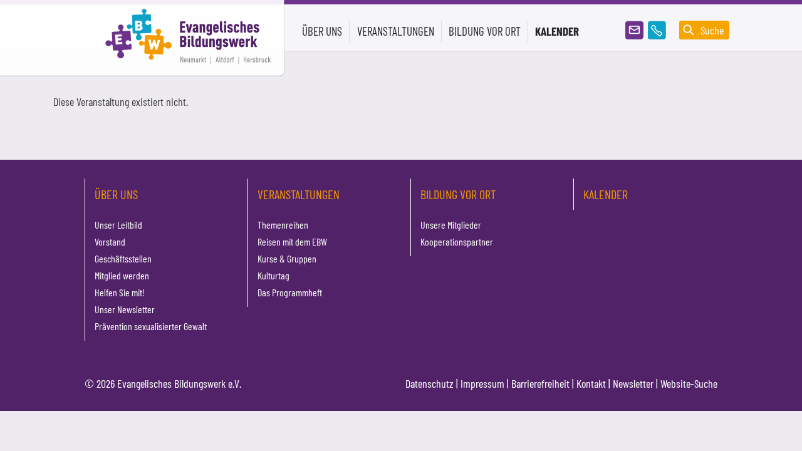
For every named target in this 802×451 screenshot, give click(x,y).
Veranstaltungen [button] (395, 31)
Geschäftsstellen (123, 258)
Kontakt (591, 383)
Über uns (116, 194)
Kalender (557, 31)
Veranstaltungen (299, 194)
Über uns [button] (322, 31)
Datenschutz (429, 383)
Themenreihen (283, 225)
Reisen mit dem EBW (292, 241)
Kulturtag (273, 275)
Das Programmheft (290, 292)
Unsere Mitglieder (450, 225)
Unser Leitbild (118, 225)
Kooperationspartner (456, 241)
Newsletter (633, 383)
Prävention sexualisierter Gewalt (151, 326)
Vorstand (110, 241)
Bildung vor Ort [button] (485, 31)
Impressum (482, 383)
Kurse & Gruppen (287, 258)
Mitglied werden (122, 275)
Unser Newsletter (125, 309)
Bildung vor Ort (458, 194)
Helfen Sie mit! (120, 292)
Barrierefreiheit (540, 383)
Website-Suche (688, 383)
